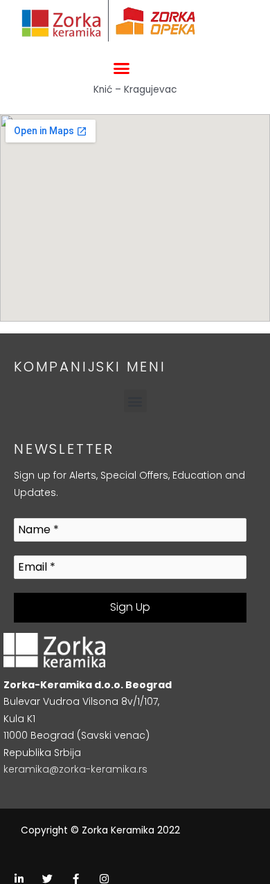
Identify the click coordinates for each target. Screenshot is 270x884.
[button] (121, 68)
